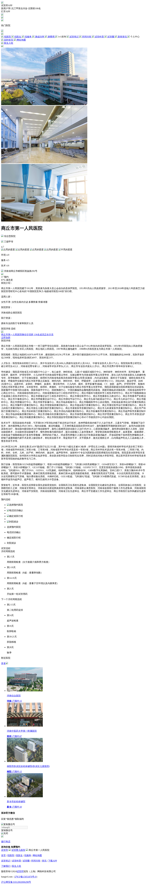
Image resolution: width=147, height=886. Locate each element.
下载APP (52, 860)
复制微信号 (7, 830)
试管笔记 (5, 860)
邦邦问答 (35, 860)
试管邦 (4, 850)
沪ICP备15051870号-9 (25, 876)
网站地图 (37, 855)
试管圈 (26, 860)
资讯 (44, 860)
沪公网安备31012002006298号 (16, 882)
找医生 (19, 855)
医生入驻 (16, 866)
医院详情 (5, 328)
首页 (3, 855)
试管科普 (16, 860)
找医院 (10, 855)
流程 (13, 328)
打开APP (5, 11)
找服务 (27, 855)
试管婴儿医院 (18, 850)
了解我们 (5, 866)
